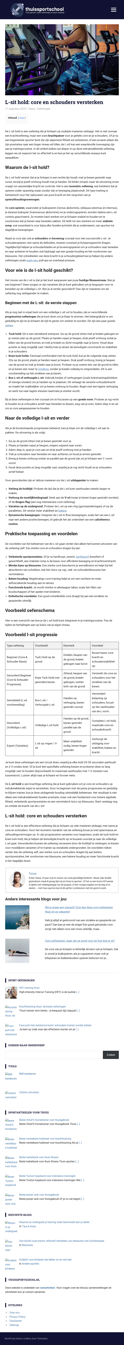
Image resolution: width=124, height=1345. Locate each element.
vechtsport (82, 556)
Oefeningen (43, 108)
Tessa (31, 108)
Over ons (15, 1312)
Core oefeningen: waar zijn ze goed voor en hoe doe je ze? (80, 940)
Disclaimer (16, 1320)
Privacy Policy (18, 1316)
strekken (43, 369)
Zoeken (111, 1054)
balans (62, 510)
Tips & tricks (29, 1226)
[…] (77, 992)
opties (9, 325)
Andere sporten (30, 1263)
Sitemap (14, 1325)
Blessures (27, 1245)
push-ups (32, 260)
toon (22, 118)
